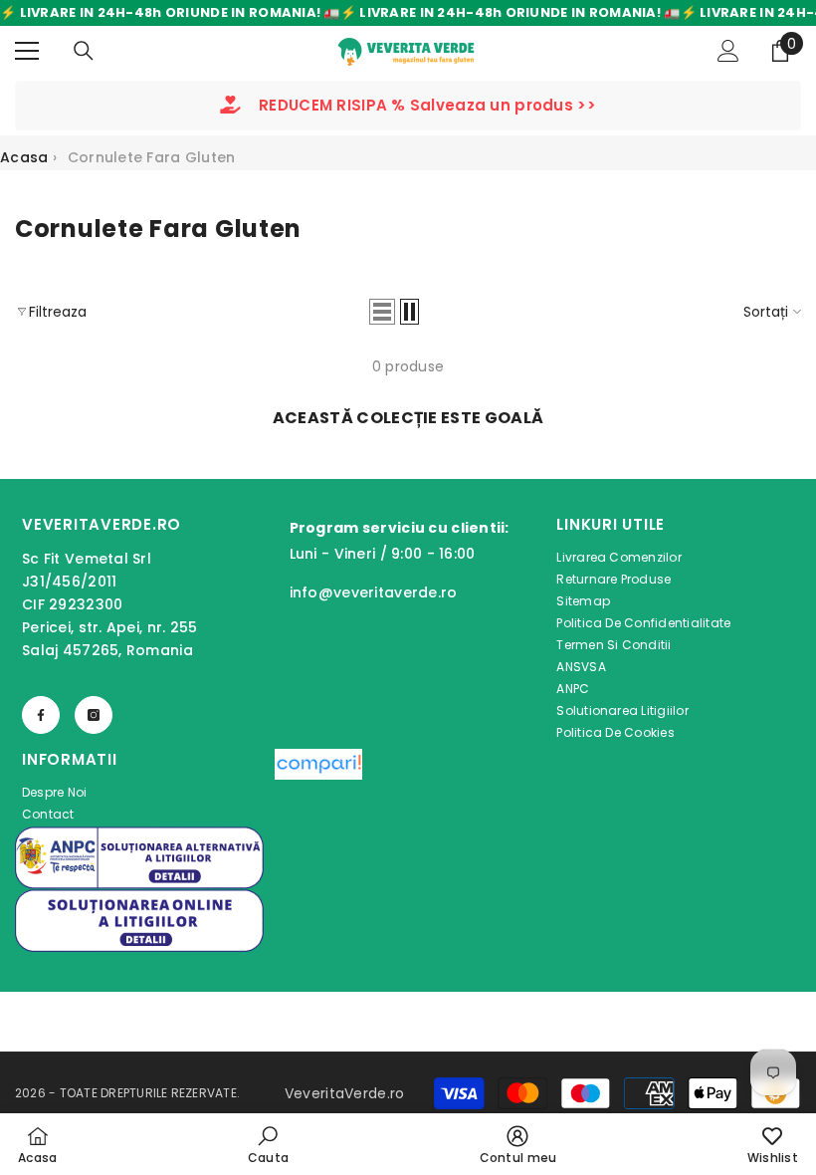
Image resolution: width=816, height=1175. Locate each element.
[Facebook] (41, 715)
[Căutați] (84, 51)
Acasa (24, 157)
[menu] (27, 51)
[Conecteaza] (728, 51)
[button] (382, 312)
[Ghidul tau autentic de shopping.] (318, 787)
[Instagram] (93, 715)
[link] (268, 1144)
